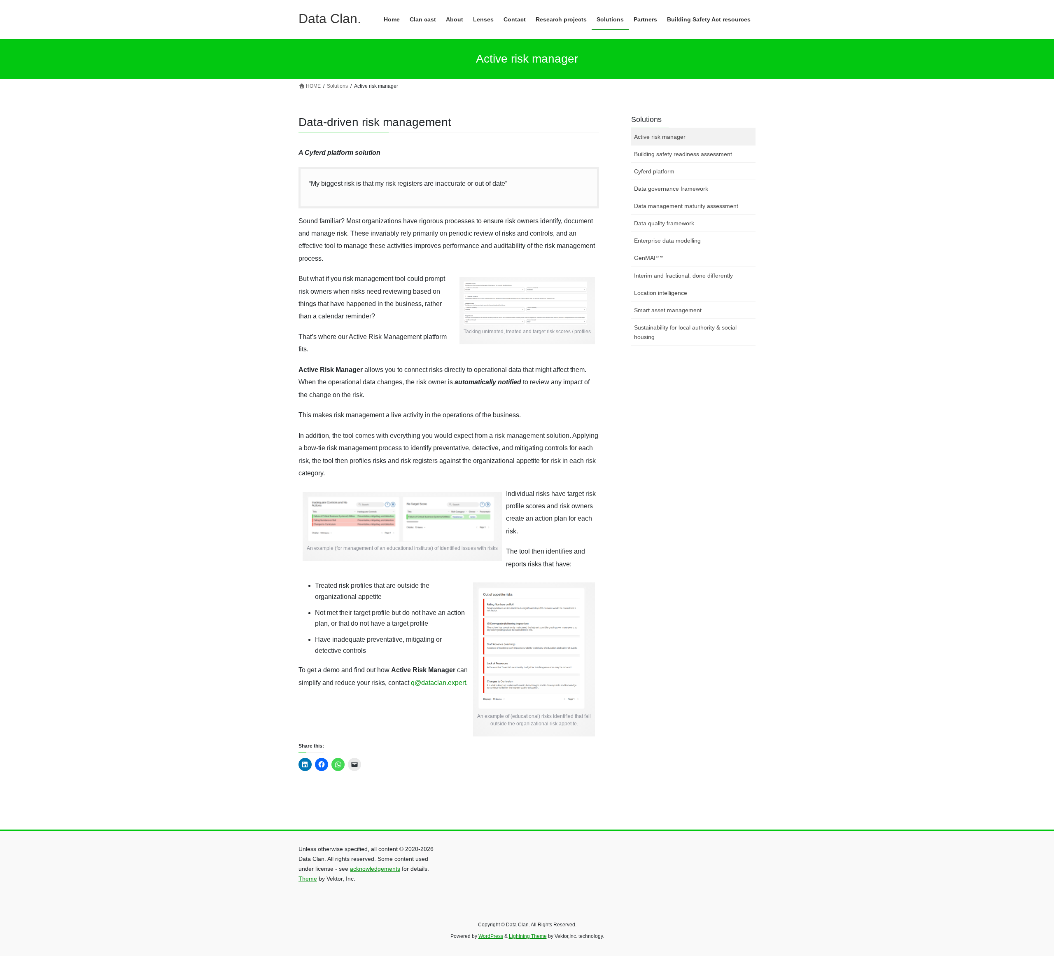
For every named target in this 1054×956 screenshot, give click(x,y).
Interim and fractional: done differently (683, 275)
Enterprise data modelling (667, 240)
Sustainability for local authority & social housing (685, 332)
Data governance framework (671, 188)
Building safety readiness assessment (683, 154)
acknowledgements (375, 868)
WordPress (490, 936)
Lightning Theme (528, 936)
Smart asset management (668, 310)
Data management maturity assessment (686, 206)
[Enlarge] (572, 296)
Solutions (646, 119)
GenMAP (648, 258)
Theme (307, 878)
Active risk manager (660, 136)
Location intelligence (660, 293)
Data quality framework (664, 223)
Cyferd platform (654, 171)
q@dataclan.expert (438, 682)
